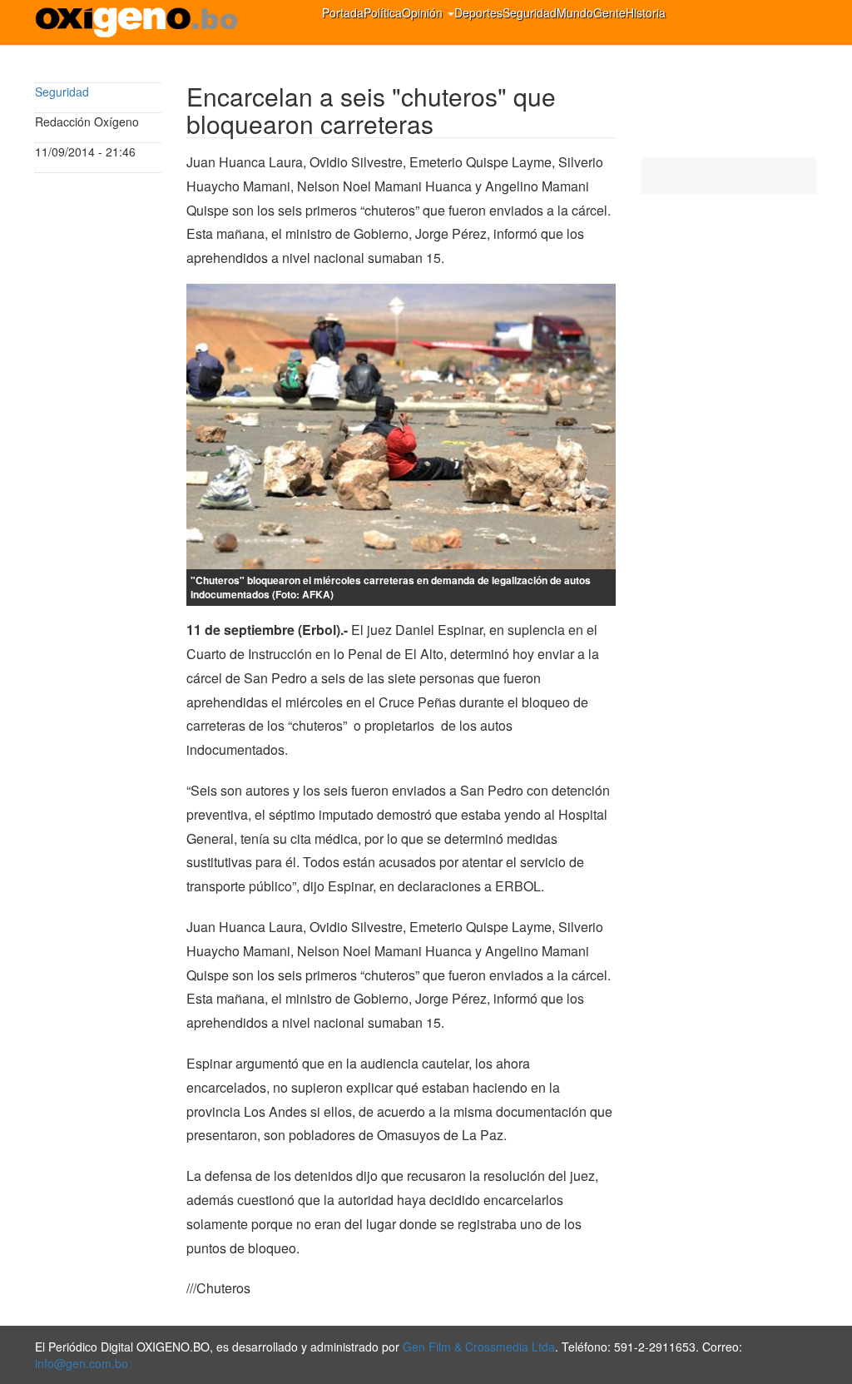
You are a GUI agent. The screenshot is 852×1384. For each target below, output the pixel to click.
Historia (646, 12)
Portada (343, 12)
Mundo (575, 12)
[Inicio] (142, 22)
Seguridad (530, 12)
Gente (609, 12)
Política (383, 12)
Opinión (424, 12)
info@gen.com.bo (81, 1363)
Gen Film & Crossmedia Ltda (479, 1346)
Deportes (478, 12)
